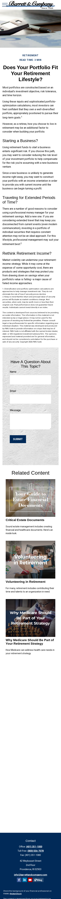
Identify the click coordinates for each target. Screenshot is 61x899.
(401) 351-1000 (34, 846)
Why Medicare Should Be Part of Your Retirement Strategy (30, 641)
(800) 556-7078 (35, 851)
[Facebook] (19, 880)
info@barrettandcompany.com (30, 874)
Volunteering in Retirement (25, 581)
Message (15, 410)
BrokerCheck (15, 894)
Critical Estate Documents (25, 520)
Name (13, 371)
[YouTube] (30, 880)
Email (13, 391)
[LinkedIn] (24, 880)
